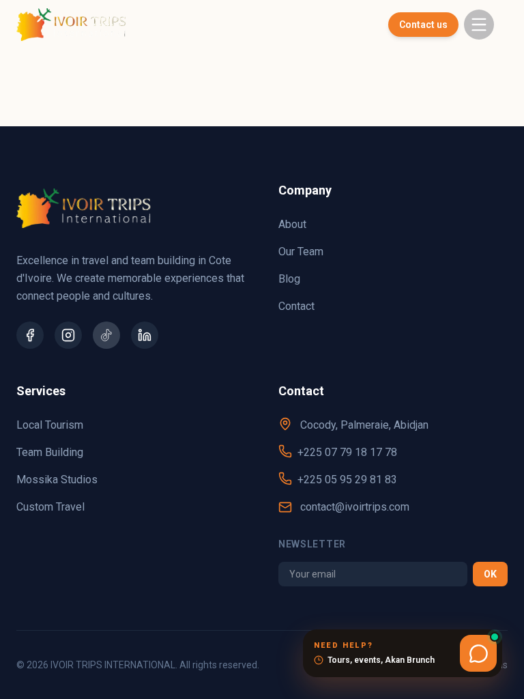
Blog (289, 278)
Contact (296, 306)
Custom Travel (50, 506)
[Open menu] (479, 25)
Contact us (423, 24)
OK (490, 574)
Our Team (300, 251)
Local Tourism (49, 424)
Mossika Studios (57, 479)
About (292, 224)
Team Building (49, 452)
